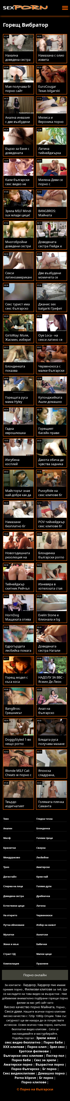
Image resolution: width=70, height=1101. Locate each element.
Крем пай (42, 876)
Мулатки (8, 934)
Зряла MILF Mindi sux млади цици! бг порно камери (18, 215)
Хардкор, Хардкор (36, 985)
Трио (6, 867)
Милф (7, 838)
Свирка (41, 847)
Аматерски (43, 867)
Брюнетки (9, 847)
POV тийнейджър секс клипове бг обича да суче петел (51, 528)
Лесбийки (42, 857)
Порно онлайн (35, 975)
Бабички (41, 944)
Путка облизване (13, 925)
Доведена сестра (13, 896)
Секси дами (13, 1011)
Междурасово (11, 857)
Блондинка (43, 828)
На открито (10, 915)
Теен (6, 818)
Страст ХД (9, 954)
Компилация (11, 963)
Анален (7, 828)
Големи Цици (44, 838)
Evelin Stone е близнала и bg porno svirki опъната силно (49, 621)
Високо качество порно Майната (29, 1007)
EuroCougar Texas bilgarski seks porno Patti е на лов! (50, 92)
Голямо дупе (44, 886)
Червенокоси (44, 915)
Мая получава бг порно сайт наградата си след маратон (18, 92)
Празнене (42, 963)
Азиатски (42, 934)
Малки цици (44, 954)
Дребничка (43, 896)
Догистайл (10, 876)
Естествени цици (13, 905)
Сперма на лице (13, 886)
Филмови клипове (38, 989)
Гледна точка (44, 818)
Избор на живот (46, 925)
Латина (41, 905)
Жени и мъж (11, 944)
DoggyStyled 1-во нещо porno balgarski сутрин (18, 743)
